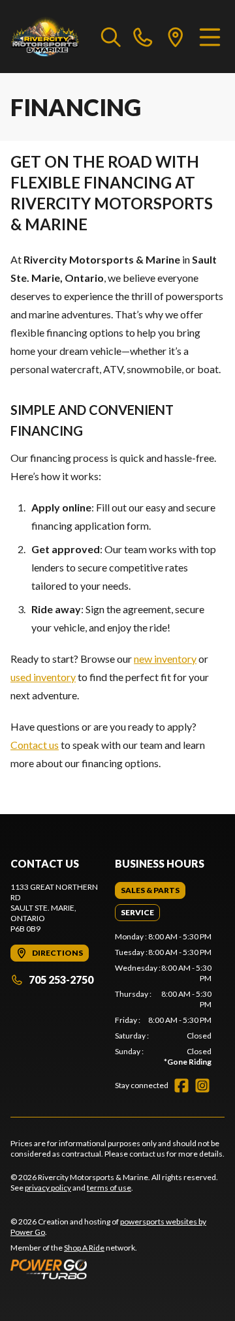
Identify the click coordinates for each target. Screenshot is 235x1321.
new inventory (165, 658)
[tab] (150, 890)
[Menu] (210, 36)
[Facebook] (181, 1085)
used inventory (43, 677)
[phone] (143, 36)
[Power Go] (117, 1268)
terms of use (109, 1187)
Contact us (34, 744)
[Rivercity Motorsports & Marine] (49, 36)
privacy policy (48, 1187)
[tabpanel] (163, 999)
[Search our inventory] (111, 36)
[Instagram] (202, 1085)
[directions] (175, 36)
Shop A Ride (84, 1248)
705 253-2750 (61, 979)
